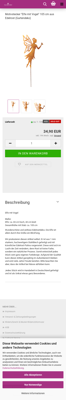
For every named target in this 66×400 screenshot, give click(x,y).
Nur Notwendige (33, 384)
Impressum (10, 311)
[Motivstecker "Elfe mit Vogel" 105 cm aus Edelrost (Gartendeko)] (33, 60)
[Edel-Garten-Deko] (7, 4)
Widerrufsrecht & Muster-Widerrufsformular (24, 322)
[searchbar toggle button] (45, 4)
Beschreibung (17, 202)
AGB (7, 327)
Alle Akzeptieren (33, 374)
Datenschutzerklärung (13, 368)
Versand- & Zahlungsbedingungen (20, 317)
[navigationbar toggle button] (62, 4)
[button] (10, 143)
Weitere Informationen (33, 393)
